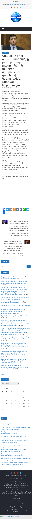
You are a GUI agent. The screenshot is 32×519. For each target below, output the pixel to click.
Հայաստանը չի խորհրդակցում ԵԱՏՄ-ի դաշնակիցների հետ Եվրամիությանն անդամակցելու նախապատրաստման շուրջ (15, 345)
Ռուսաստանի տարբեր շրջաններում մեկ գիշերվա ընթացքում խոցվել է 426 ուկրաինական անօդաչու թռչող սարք (14, 352)
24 (2, 406)
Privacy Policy (16, 498)
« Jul (2, 413)
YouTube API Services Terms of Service (16, 504)
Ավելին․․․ (4, 374)
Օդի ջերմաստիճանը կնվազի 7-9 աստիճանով (15, 316)
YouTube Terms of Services (16, 501)
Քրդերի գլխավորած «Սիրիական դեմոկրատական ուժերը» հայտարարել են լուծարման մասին (14, 367)
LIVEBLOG (5, 52)
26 (11, 406)
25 (7, 406)
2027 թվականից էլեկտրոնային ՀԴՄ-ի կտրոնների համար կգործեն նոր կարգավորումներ (13, 311)
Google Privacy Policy (16, 507)
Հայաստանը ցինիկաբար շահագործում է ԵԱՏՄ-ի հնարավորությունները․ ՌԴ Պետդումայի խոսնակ (14, 360)
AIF (5, 419)
